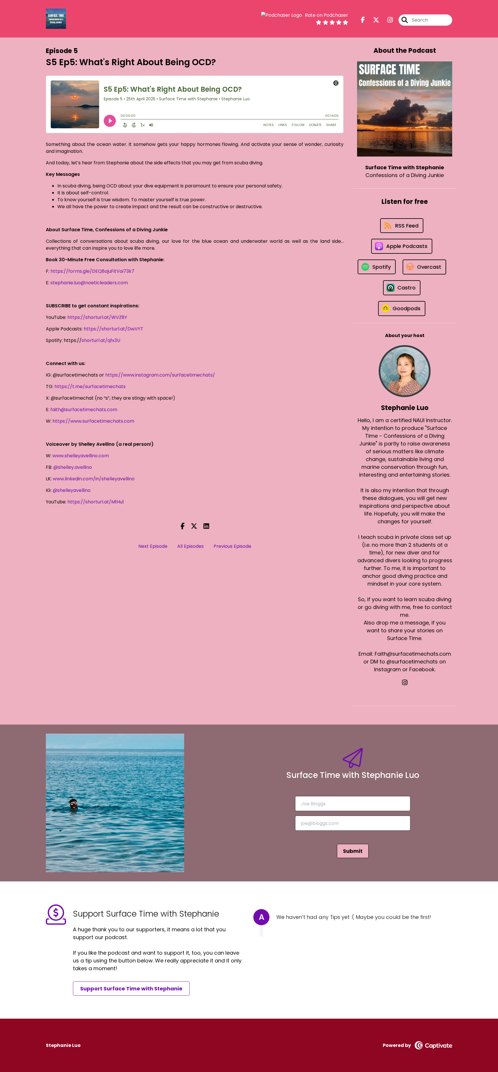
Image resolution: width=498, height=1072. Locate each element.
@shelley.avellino (72, 467)
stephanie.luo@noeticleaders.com (89, 282)
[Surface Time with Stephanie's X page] (372, 20)
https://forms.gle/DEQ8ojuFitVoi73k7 (92, 271)
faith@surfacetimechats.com (83, 409)
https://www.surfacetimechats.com (93, 421)
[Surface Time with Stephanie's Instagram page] (386, 20)
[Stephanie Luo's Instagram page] (405, 682)
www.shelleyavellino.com (80, 455)
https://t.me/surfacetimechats (90, 386)
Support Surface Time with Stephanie (131, 988)
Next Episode (152, 546)
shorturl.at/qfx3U (101, 340)
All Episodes (190, 546)
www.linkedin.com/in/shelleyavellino (94, 478)
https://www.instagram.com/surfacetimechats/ (160, 375)
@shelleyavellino (71, 490)
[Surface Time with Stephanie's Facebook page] (363, 20)
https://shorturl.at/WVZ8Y (97, 317)
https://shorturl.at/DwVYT (113, 329)
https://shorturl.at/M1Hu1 (95, 502)
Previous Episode (232, 546)
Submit (353, 851)
